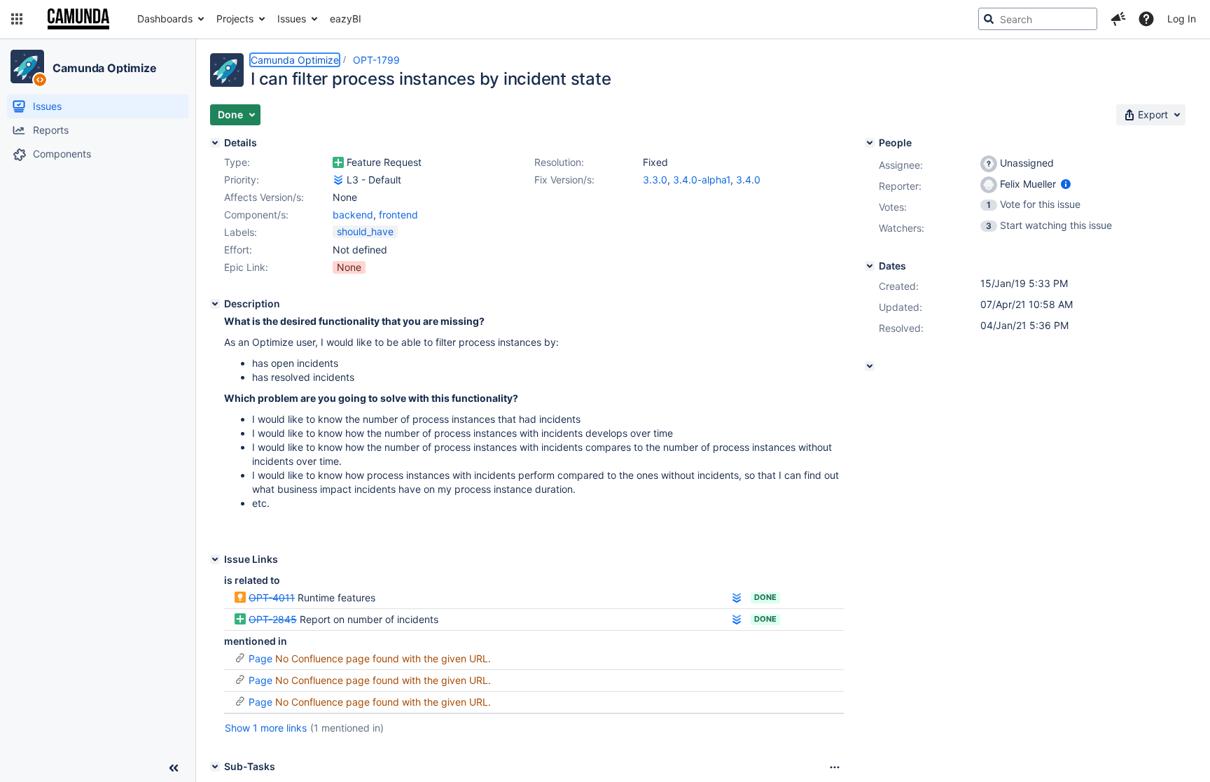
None (349, 267)
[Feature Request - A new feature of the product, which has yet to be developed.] (338, 162)
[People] (870, 143)
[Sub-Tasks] (215, 766)
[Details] (215, 143)
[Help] (1146, 19)
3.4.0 (748, 180)
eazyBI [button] (345, 19)
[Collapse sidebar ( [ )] (173, 767)
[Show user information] (1065, 184)
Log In (1181, 19)
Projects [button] (234, 19)
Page (260, 658)
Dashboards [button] (165, 19)
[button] (17, 19)
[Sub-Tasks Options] (835, 767)
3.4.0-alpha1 (701, 180)
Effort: (238, 250)
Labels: (240, 232)
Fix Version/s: (564, 180)
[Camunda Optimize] (27, 66)
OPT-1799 (376, 60)
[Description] (215, 304)
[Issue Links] (215, 559)
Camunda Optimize (104, 68)
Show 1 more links (266, 728)
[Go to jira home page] (78, 19)
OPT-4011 (272, 597)
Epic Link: (246, 267)
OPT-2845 (273, 619)
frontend (398, 215)
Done (765, 597)
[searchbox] (1037, 19)
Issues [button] (291, 19)
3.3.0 (655, 180)
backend (353, 215)
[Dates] (870, 266)
